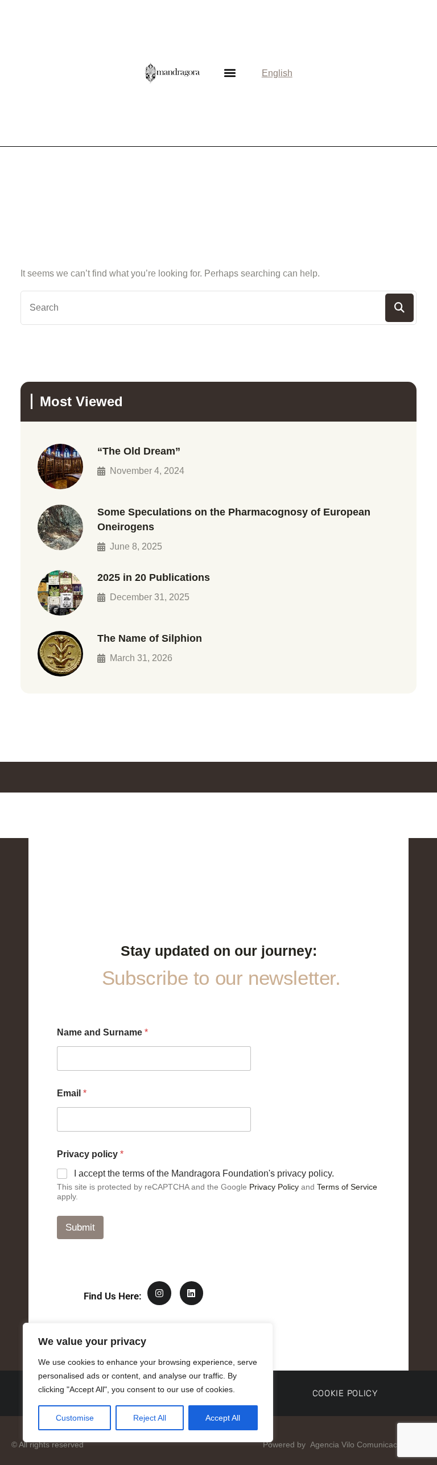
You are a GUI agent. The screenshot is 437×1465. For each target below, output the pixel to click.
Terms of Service (347, 1186)
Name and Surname (102, 1032)
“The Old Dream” (138, 451)
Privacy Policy (274, 1186)
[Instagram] (159, 1293)
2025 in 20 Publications (153, 577)
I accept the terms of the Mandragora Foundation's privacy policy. (204, 1173)
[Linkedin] (192, 1293)
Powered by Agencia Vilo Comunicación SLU (343, 1445)
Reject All (149, 1417)
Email (71, 1093)
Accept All (222, 1417)
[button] (229, 73)
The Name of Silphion (149, 638)
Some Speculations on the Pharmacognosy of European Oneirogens (233, 519)
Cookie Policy (345, 1393)
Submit (80, 1227)
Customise (75, 1417)
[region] (148, 1382)
